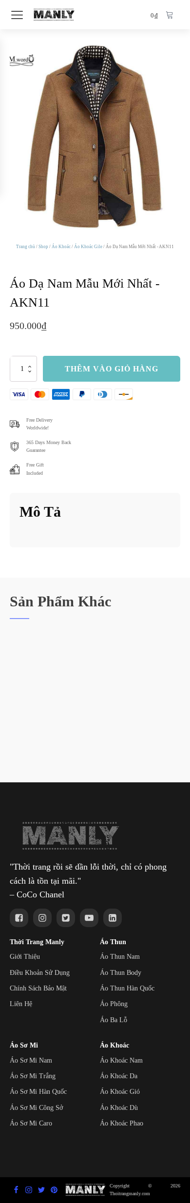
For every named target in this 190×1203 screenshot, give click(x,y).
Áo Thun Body (120, 972)
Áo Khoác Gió (120, 1091)
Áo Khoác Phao (121, 1123)
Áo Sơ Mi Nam (31, 1060)
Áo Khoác (61, 246)
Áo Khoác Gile (88, 246)
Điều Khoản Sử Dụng (40, 972)
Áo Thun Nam (120, 956)
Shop (43, 246)
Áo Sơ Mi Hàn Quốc (38, 1091)
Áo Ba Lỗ (113, 1020)
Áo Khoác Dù (119, 1107)
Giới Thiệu (25, 956)
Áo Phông (114, 1004)
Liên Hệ (21, 1004)
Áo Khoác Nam (121, 1060)
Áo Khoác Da (118, 1076)
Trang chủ (25, 246)
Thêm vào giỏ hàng (111, 369)
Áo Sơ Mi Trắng (33, 1076)
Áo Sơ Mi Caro (31, 1123)
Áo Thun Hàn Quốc (127, 988)
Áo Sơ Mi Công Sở (36, 1107)
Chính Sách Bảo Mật (38, 988)
